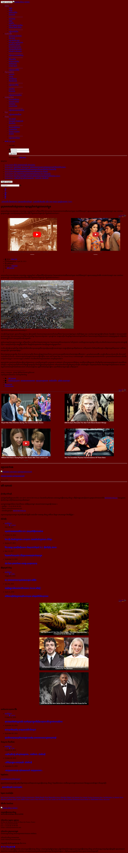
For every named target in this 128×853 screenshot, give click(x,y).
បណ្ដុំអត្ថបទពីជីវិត (14, 70)
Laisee (19, 799)
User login (11, 141)
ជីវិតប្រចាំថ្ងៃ (12, 59)
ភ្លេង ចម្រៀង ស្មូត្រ (14, 40)
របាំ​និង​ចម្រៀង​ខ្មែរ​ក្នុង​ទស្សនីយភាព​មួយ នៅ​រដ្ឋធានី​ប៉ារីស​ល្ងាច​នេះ (26, 596)
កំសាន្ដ (7, 116)
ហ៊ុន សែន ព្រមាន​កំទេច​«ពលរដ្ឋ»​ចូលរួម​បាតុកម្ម (21, 563)
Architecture (107, 797)
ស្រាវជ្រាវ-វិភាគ (9, 97)
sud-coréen (107, 799)
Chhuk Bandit (40, 797)
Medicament (95, 799)
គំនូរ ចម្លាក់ (12, 38)
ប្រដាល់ (11, 76)
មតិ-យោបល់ (10, 268)
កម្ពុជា (10, 8)
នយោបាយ (12, 18)
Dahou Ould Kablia (28, 797)
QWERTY (19, 797)
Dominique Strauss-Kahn (80, 799)
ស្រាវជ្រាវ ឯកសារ (14, 101)
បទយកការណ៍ (13, 106)
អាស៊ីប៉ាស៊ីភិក (53, 380)
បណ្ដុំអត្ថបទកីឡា (14, 85)
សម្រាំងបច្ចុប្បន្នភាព (14, 380)
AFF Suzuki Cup (53, 799)
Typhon (90, 797)
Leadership (9, 799)
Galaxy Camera (30, 799)
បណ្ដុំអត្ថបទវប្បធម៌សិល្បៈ (16, 55)
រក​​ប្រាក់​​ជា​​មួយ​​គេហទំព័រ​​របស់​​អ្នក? (10, 779)
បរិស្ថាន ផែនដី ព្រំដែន (15, 27)
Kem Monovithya (50, 797)
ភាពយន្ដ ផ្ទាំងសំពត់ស (15, 49)
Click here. (22, 157)
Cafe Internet (75, 797)
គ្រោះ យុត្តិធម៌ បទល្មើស (16, 25)
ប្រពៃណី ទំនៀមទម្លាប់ (15, 51)
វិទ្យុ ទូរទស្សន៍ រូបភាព (15, 47)
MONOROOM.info (111, 498)
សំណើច (11, 134)
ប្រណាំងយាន (13, 78)
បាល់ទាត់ (11, 74)
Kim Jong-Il (4, 797)
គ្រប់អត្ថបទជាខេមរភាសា (28, 380)
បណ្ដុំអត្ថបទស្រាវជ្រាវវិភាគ (16, 110)
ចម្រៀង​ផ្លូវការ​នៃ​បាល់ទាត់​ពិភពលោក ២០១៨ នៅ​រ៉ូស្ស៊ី (22, 588)
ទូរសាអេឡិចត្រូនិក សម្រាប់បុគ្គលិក (12, 787)
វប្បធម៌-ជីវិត (8, 33)
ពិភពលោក (12, 14)
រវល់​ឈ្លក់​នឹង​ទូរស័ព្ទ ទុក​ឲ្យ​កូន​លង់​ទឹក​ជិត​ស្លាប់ (20, 730)
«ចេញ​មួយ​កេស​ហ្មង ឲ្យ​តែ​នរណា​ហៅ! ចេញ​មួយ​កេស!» (23, 770)
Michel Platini (68, 799)
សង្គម (10, 21)
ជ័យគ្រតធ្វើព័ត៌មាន (14, 127)
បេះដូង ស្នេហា (13, 66)
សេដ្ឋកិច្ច (11, 23)
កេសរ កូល (14, 259)
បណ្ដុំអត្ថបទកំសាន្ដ (14, 138)
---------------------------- (16, 16)
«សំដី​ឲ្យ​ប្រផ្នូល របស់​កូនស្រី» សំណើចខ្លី (18, 762)
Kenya (58, 797)
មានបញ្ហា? (15, 266)
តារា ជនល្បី (12, 119)
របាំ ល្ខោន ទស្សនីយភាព (16, 42)
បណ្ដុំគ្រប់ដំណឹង (13, 31)
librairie (61, 799)
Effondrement (9, 386)
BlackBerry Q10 (43, 799)
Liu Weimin (115, 797)
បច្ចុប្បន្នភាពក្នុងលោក (42, 380)
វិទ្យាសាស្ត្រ (12, 91)
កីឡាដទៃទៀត (13, 81)
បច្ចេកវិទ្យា (12, 89)
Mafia (23, 799)
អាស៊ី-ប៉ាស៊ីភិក (13, 12)
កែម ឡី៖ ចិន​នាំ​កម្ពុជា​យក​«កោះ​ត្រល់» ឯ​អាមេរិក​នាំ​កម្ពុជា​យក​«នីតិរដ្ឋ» (28, 539)
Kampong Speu (98, 797)
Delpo (37, 799)
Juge (14, 799)
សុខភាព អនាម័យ (14, 61)
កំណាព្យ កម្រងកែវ (14, 131)
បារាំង (10, 10)
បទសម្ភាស (12, 104)
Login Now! (13, 153)
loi (89, 799)
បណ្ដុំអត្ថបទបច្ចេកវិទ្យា (15, 95)
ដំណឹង (7, 6)
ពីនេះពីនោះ (12, 123)
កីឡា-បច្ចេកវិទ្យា (9, 72)
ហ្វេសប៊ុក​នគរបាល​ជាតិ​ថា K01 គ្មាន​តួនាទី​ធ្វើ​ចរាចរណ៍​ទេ (24, 531)
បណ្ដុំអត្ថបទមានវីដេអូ (15, 114)
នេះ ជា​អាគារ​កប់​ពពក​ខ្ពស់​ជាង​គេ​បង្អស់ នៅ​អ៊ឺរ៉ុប (20, 580)
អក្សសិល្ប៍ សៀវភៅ (14, 44)
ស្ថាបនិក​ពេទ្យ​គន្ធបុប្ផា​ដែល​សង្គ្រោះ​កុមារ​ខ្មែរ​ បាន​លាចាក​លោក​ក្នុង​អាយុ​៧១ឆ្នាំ (30, 738)
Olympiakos (12, 797)
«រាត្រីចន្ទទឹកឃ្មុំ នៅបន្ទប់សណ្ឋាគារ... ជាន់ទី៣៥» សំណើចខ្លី (25, 754)
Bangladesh (8, 384)
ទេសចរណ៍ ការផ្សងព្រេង (16, 121)
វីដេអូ (6, 112)
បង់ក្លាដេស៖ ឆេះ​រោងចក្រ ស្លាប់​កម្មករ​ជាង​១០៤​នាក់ (12, 476)
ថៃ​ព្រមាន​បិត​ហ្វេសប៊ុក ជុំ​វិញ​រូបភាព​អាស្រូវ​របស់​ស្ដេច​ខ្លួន (23, 555)
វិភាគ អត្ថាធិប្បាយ (14, 99)
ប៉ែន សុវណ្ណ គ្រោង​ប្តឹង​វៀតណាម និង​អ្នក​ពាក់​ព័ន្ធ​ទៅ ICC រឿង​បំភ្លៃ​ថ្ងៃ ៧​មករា (31, 547)
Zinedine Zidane (66, 797)
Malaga (101, 799)
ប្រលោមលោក (13, 129)
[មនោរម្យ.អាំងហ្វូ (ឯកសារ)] (21, 2)
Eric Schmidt (83, 797)
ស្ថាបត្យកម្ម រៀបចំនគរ (15, 36)
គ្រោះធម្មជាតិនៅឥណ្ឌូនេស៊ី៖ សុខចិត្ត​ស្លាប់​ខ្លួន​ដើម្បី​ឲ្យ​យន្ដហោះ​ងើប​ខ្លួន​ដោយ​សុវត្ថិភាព (34, 721)
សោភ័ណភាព (13, 63)
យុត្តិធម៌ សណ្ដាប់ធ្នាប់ (64, 380)
